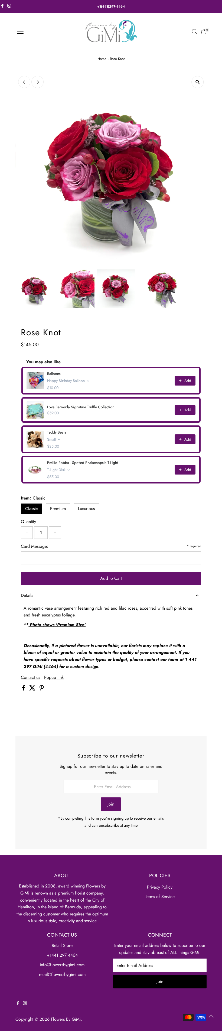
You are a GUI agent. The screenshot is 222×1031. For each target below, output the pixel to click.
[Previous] (24, 82)
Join (110, 804)
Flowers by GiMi (66, 1019)
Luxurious (86, 508)
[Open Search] (194, 31)
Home (101, 58)
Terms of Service (160, 896)
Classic (31, 508)
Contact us (30, 677)
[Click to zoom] (198, 82)
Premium (58, 508)
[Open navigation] (20, 31)
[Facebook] (2, 6)
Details (27, 595)
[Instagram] (9, 6)
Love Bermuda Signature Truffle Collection (80, 407)
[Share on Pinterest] (42, 689)
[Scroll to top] (211, 1016)
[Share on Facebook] (24, 689)
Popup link (54, 677)
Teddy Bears (57, 432)
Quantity (28, 521)
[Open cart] (204, 31)
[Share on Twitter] (33, 689)
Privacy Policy (159, 887)
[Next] (37, 82)
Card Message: (34, 546)
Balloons (54, 373)
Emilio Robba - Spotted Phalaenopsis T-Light (82, 462)
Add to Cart (111, 578)
